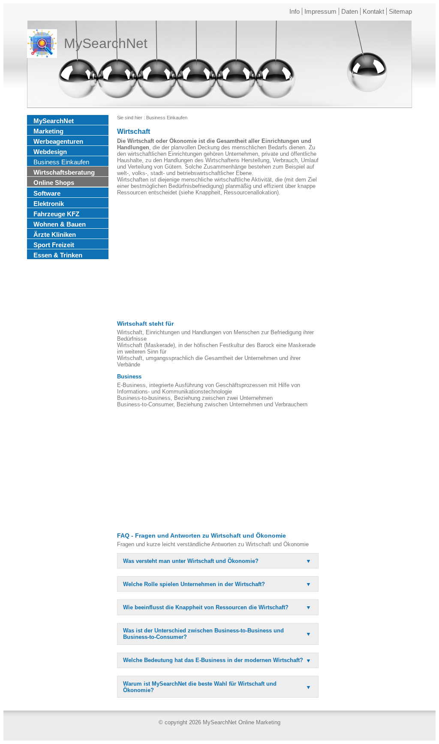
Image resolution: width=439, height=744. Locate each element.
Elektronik (48, 203)
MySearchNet (53, 120)
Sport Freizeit (53, 244)
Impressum (320, 11)
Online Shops (53, 182)
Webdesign (50, 151)
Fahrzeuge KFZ (56, 214)
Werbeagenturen (58, 141)
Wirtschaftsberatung (64, 172)
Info (294, 11)
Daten (349, 11)
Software (46, 193)
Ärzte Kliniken (54, 234)
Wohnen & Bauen (59, 224)
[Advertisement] (218, 258)
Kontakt (373, 11)
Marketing (48, 131)
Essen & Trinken (57, 255)
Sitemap (400, 11)
